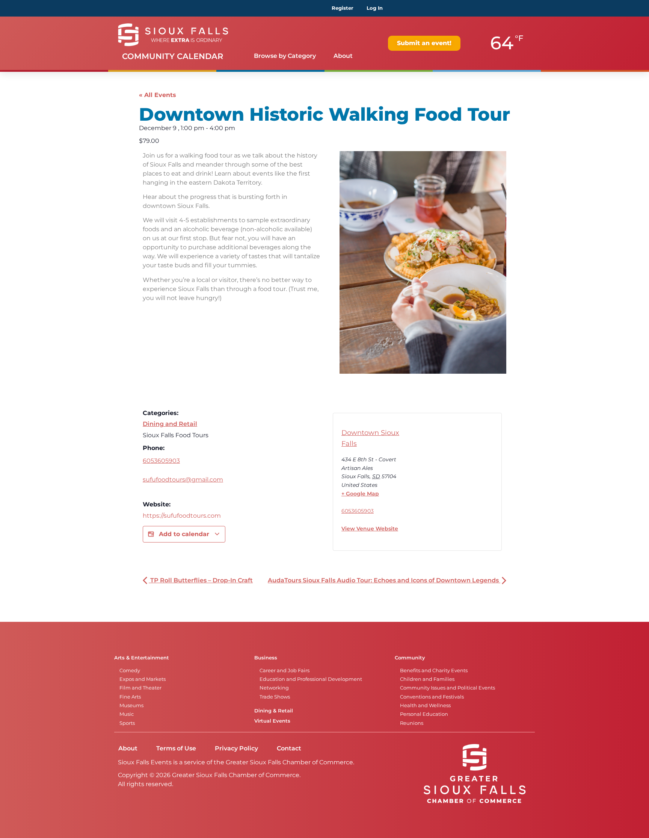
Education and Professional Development (311, 679)
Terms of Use (176, 748)
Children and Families (427, 679)
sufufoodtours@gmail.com (183, 479)
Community (410, 658)
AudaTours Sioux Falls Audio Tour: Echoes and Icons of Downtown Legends (384, 580)
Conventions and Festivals (432, 697)
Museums (131, 705)
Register (342, 8)
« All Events (157, 94)
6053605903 (161, 460)
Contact (289, 748)
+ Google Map (360, 493)
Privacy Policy (236, 748)
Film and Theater (140, 688)
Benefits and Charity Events (434, 670)
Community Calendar (172, 56)
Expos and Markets (142, 679)
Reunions (411, 723)
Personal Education (424, 714)
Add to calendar (184, 534)
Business (265, 658)
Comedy (129, 670)
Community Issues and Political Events (447, 688)
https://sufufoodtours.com (182, 515)
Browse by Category (285, 55)
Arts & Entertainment (141, 658)
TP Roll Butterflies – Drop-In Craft (201, 580)
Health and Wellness (425, 705)
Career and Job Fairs (284, 670)
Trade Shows (275, 697)
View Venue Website (369, 528)
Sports (127, 723)
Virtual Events (272, 721)
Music (126, 714)
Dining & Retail (273, 711)
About (343, 55)
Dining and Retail (170, 423)
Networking (274, 688)
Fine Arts (130, 697)
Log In (375, 8)
